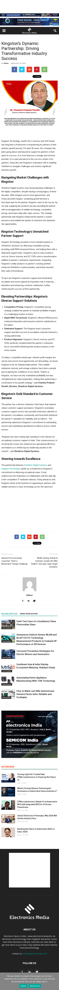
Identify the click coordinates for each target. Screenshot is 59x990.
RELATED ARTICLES (9, 614)
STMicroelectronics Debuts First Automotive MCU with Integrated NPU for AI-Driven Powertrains (37, 804)
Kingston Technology (10, 468)
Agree (23, 986)
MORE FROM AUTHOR (29, 614)
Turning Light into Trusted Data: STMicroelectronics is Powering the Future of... (36, 777)
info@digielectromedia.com (35, 953)
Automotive (6, 698)
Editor (6, 63)
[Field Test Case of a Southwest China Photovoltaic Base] (8, 624)
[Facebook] (24, 601)
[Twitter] (35, 601)
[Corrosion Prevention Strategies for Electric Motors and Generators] (8, 654)
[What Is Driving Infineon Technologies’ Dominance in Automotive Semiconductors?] (8, 791)
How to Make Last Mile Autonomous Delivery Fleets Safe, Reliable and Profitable (35, 694)
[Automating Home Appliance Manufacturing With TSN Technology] (8, 681)
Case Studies (6, 628)
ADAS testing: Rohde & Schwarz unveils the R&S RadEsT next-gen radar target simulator (44, 562)
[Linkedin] (29, 972)
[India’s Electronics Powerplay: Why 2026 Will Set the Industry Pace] (8, 819)
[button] (55, 30)
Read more (35, 986)
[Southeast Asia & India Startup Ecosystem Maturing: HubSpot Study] (8, 667)
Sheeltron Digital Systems (35, 465)
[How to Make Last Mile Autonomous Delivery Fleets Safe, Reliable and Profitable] (8, 694)
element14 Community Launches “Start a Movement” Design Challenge (14, 561)
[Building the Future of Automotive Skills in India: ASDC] (8, 832)
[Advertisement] (29, 509)
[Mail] (29, 601)
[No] (55, 981)
